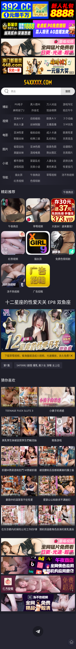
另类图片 (68, 152)
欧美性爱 (68, 132)
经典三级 (35, 138)
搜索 (67, 91)
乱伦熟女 (51, 138)
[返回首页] (71, 641)
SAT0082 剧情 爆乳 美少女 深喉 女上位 (38, 365)
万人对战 (51, 104)
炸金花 (35, 110)
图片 (5, 149)
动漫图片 (68, 146)
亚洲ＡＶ (19, 118)
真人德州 (35, 104)
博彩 (5, 107)
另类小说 (35, 166)
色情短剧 (35, 180)
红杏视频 (19, 180)
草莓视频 (51, 174)
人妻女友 (51, 160)
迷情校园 (19, 166)
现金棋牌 (51, 110)
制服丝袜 (19, 138)
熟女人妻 (19, 124)
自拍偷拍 (35, 118)
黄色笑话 (51, 166)
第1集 (7, 365)
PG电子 (19, 104)
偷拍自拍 (35, 132)
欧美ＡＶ (51, 118)
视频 (5, 121)
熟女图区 (51, 152)
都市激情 (19, 160)
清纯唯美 (35, 152)
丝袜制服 (35, 124)
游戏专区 (68, 104)
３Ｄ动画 (68, 118)
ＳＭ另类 (68, 124)
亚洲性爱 (19, 132)
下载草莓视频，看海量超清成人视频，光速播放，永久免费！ (38, 355)
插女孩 (18, 174)
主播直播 (51, 124)
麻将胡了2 (18, 110)
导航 (5, 177)
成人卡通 (51, 132)
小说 (5, 163)
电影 (5, 135)
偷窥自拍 (19, 146)
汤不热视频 (68, 174)
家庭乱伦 (35, 160)
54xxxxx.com (38, 82)
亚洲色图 (35, 146)
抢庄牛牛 (68, 110)
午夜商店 (35, 174)
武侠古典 (68, 160)
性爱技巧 (68, 166)
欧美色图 (51, 146)
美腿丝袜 (19, 152)
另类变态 (68, 138)
